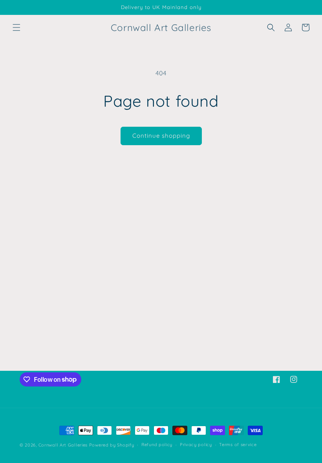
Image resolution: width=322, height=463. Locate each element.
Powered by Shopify (111, 445)
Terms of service (237, 444)
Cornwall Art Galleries (63, 445)
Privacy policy (196, 444)
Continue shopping (161, 135)
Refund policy (156, 444)
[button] (16, 27)
